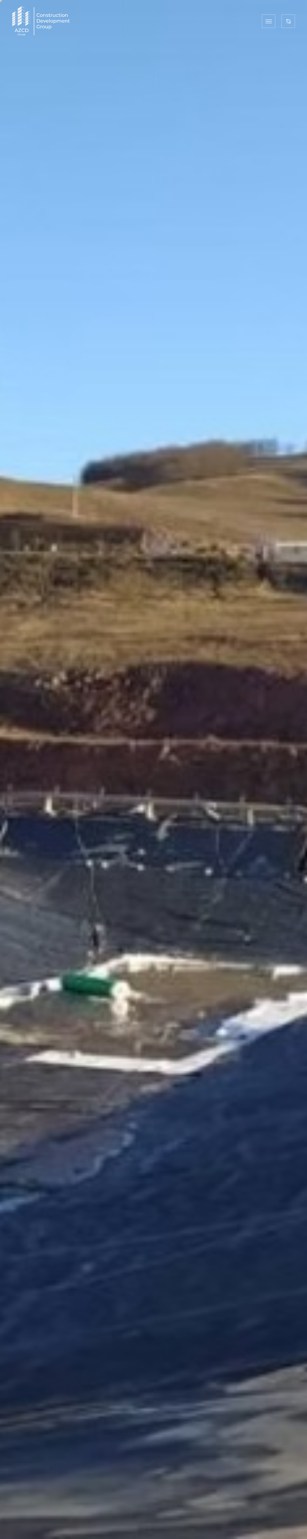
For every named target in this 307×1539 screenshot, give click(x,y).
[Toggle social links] (288, 21)
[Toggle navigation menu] (268, 21)
